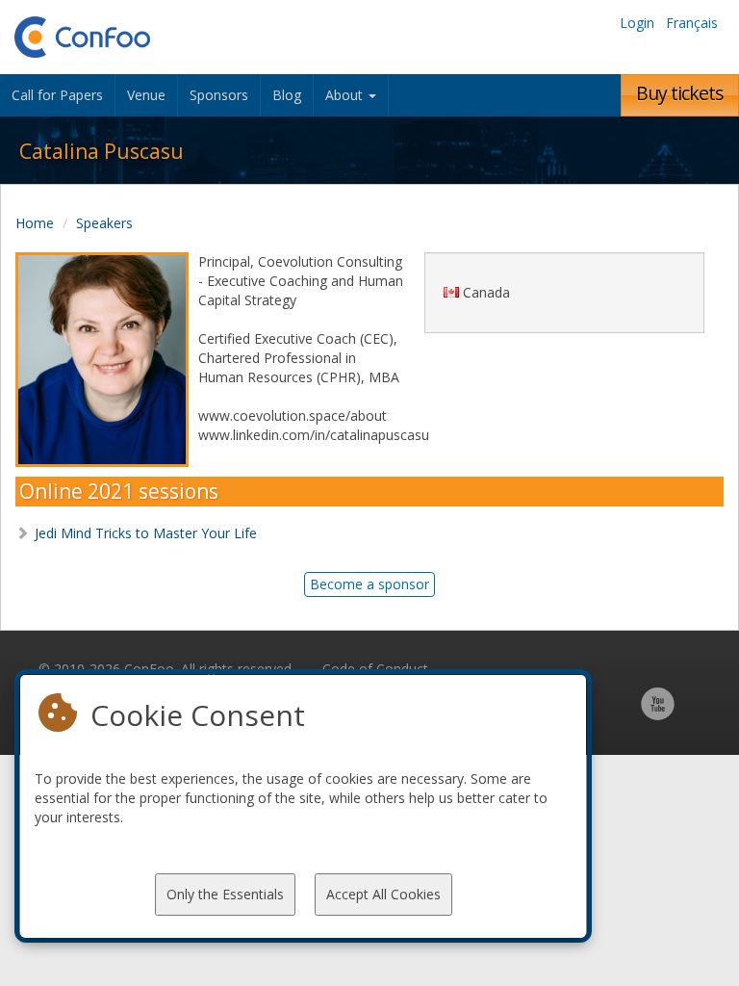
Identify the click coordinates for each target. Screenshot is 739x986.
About (346, 95)
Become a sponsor (369, 584)
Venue (146, 95)
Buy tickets (680, 93)
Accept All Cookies (383, 894)
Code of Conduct (375, 669)
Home (34, 223)
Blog (286, 95)
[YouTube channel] (658, 714)
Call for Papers (57, 95)
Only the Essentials (225, 894)
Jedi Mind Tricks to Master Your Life (146, 533)
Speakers (104, 223)
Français (692, 22)
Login (637, 22)
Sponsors (219, 95)
